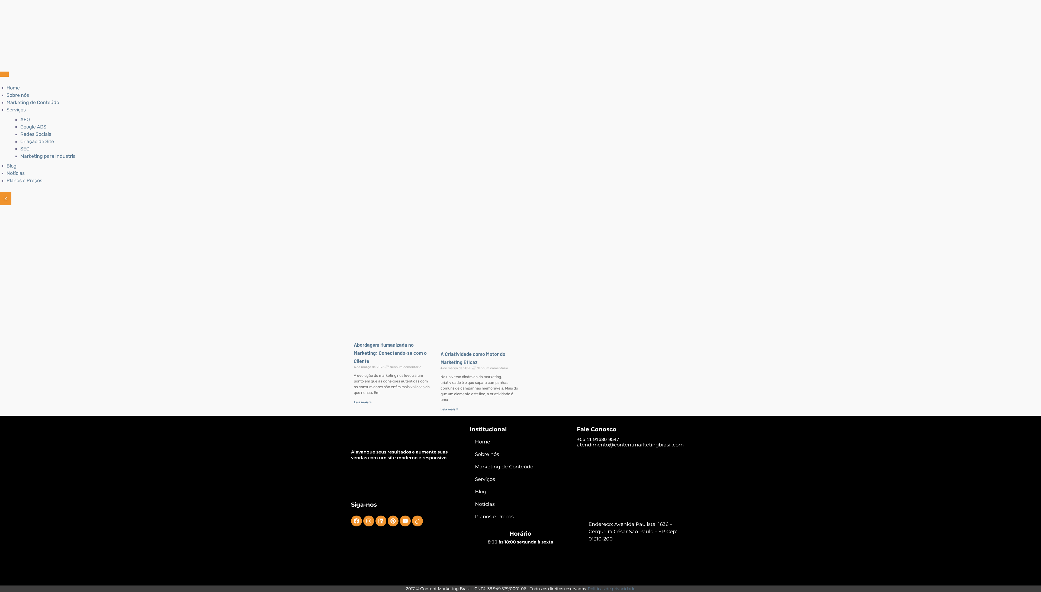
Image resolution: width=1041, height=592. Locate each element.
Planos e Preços (24, 181)
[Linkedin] (380, 521)
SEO (25, 149)
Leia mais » (362, 402)
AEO (25, 120)
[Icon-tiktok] (417, 521)
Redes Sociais (35, 134)
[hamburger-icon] (4, 74)
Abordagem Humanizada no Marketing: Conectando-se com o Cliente (390, 353)
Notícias (16, 173)
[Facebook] (356, 521)
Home (13, 88)
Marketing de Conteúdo (33, 102)
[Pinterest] (393, 521)
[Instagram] (368, 521)
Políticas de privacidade (611, 588)
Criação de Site (37, 141)
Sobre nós (18, 95)
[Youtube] (405, 521)
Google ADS (33, 127)
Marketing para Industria (48, 156)
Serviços (16, 110)
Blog (12, 166)
